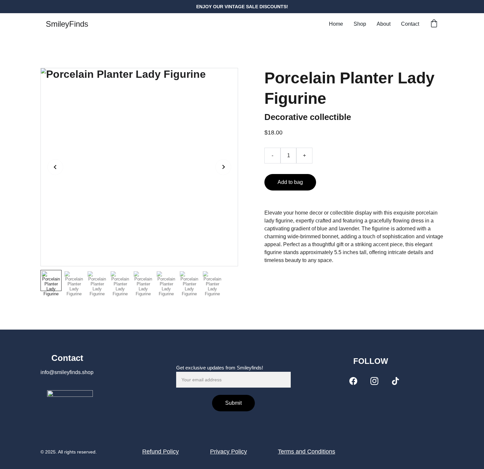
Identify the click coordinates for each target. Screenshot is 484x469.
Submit (233, 403)
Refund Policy (160, 451)
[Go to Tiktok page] (395, 381)
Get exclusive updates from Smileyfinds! (219, 367)
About (383, 24)
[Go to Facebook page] (353, 381)
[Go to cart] (434, 24)
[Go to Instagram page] (374, 381)
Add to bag (290, 182)
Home (336, 24)
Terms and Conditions (306, 451)
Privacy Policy (228, 451)
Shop (360, 24)
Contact (410, 24)
